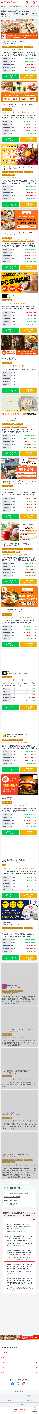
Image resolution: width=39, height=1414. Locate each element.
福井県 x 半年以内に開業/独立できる (16, 1193)
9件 (28, 1272)
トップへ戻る (21, 1392)
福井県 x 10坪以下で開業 (12, 1197)
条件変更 (34, 13)
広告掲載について (19, 1404)
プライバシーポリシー (9, 1396)
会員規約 (29, 1396)
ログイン (30, 3)
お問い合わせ (9, 1400)
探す (37, 3)
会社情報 (29, 1400)
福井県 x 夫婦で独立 (10, 1200)
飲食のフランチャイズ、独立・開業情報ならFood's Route (15, 7)
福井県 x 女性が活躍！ (11, 1204)
